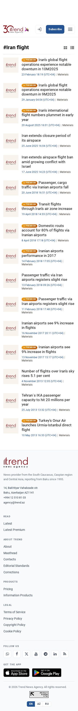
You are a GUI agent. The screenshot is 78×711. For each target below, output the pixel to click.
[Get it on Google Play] (46, 672)
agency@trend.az (14, 502)
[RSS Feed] (64, 654)
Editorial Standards (16, 565)
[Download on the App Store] (16, 672)
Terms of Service (14, 612)
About (7, 546)
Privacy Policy (12, 618)
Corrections (11, 572)
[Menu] (70, 29)
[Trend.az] (16, 29)
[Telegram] (45, 654)
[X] (26, 654)
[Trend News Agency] (15, 462)
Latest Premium (14, 529)
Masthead (10, 553)
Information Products (17, 595)
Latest (7, 523)
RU (47, 703)
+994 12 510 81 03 (14, 497)
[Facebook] (17, 654)
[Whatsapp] (7, 654)
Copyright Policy (14, 625)
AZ (39, 703)
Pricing (8, 589)
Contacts (9, 559)
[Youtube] (36, 654)
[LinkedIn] (55, 654)
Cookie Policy (12, 631)
